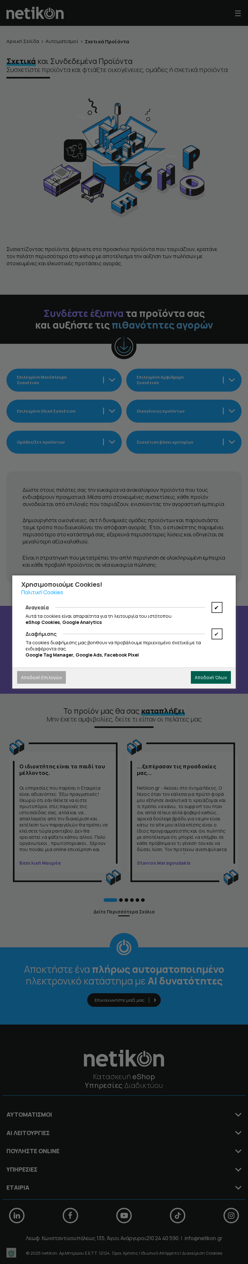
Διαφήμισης (41, 633)
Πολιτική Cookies (42, 592)
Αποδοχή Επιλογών (41, 677)
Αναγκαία (37, 607)
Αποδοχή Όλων (211, 677)
